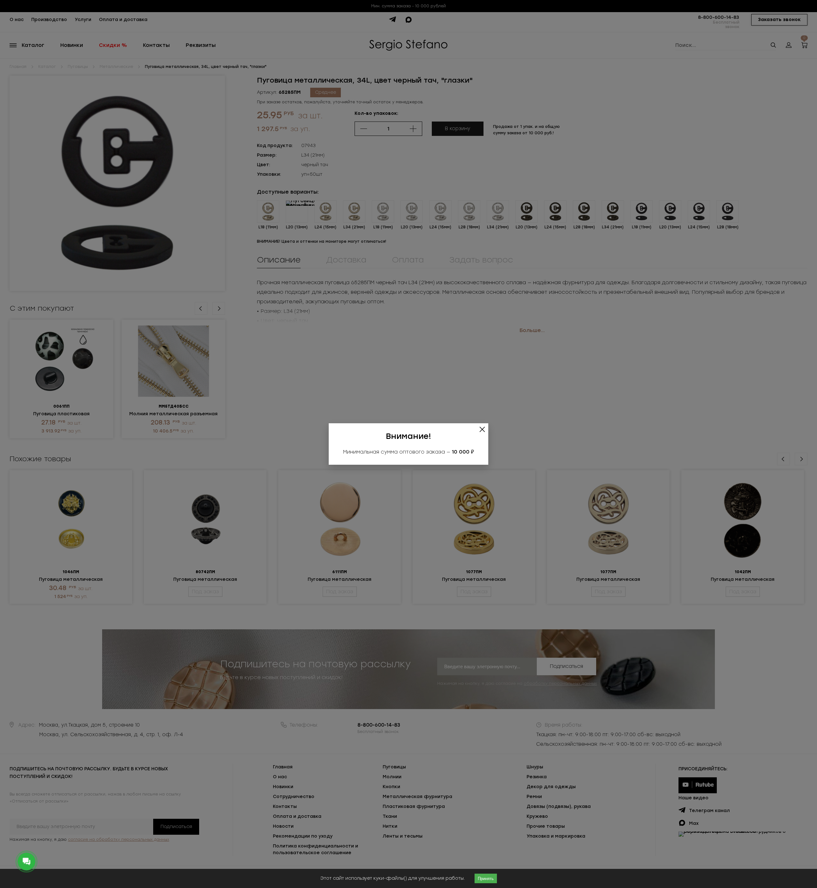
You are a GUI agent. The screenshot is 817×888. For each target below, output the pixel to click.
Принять (486, 878)
